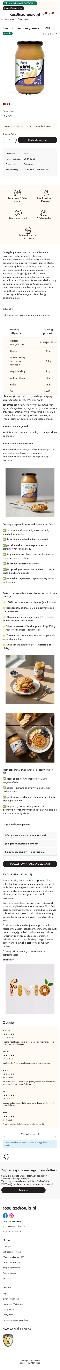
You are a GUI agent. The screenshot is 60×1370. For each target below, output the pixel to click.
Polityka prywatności (11, 1267)
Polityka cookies (9, 1272)
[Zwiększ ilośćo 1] (15, 140)
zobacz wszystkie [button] (43, 169)
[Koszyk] (50, 14)
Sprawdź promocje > (13, 8)
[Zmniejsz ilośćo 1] (5, 140)
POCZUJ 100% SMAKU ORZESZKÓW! (30, 863)
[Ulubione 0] (44, 14)
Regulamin (7, 1278)
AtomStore (35, 1362)
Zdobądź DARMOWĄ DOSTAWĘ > (19, 3)
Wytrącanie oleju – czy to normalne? (25, 835)
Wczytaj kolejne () (30, 1133)
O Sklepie (7, 1246)
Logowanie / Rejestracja (13, 1304)
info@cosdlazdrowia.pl (15, 1226)
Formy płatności (9, 1309)
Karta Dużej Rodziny (11, 1262)
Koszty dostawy (9, 1314)
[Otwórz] (30, 117)
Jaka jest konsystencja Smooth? (22, 843)
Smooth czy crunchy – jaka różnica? (25, 852)
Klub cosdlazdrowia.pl (12, 1251)
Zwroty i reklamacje (11, 1298)
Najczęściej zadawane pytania (15, 1319)
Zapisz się (23, 1190)
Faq (4, 1293)
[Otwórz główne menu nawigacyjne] (6, 14)
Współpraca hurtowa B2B (13, 1257)
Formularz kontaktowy (12, 1222)
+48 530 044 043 (14, 1231)
